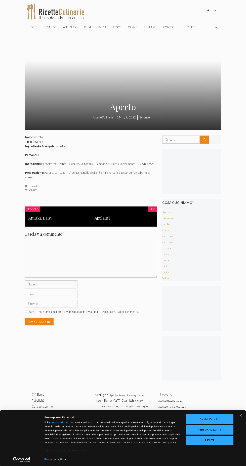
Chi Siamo (38, 394)
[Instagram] (215, 11)
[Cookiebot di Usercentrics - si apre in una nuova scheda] (21, 459)
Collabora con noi (43, 406)
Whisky (33, 189)
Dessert (190, 27)
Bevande (50, 27)
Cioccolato (100, 406)
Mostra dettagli (53, 459)
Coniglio (129, 406)
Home (32, 27)
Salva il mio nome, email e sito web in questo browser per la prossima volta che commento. (84, 311)
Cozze (137, 406)
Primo (166, 272)
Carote (139, 400)
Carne (132, 27)
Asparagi (131, 395)
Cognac (118, 406)
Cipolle (108, 406)
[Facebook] (208, 11)
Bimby (166, 224)
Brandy (99, 400)
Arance (122, 395)
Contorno (168, 242)
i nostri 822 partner (62, 422)
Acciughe (101, 395)
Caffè (116, 400)
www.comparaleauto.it (172, 406)
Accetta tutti (209, 418)
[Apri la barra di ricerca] (216, 27)
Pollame (150, 27)
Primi (88, 27)
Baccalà (141, 395)
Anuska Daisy (40, 218)
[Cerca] (204, 140)
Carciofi (128, 400)
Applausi (102, 218)
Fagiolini (145, 406)
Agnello (113, 395)
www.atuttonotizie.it (170, 400)
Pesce (117, 27)
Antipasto (70, 27)
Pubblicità (38, 400)
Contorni (170, 27)
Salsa (102, 27)
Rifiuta (209, 440)
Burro (108, 400)
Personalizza (207, 429)
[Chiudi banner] (241, 415)
